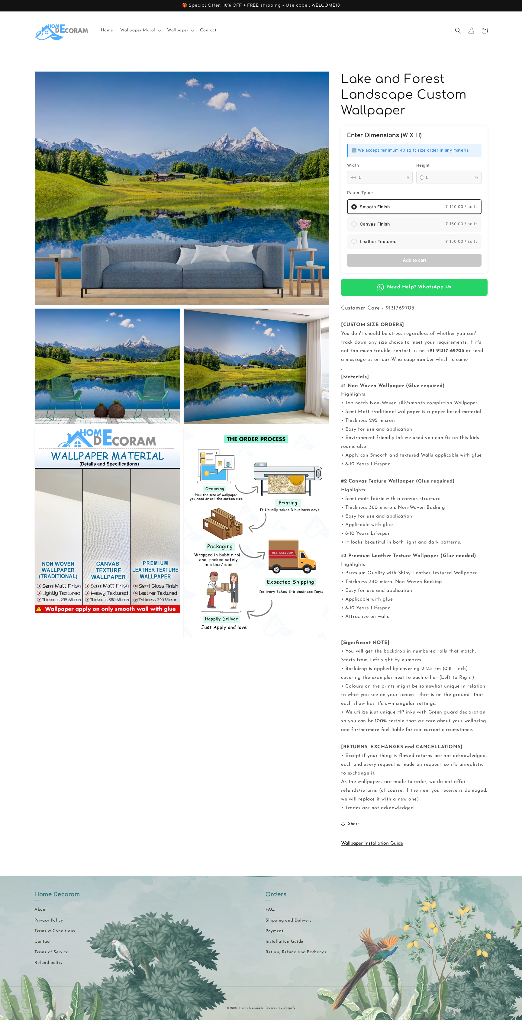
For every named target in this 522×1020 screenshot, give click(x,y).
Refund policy (48, 963)
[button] (140, 30)
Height (423, 165)
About (40, 909)
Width (353, 165)
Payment (274, 931)
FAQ (270, 909)
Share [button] (354, 824)
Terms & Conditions (54, 931)
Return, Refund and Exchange (296, 952)
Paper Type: (360, 192)
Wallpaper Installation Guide (372, 843)
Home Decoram (251, 1008)
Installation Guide (284, 941)
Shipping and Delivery (289, 920)
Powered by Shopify (280, 1008)
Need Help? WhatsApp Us (419, 287)
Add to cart (414, 260)
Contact (42, 941)
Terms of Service (51, 952)
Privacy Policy (48, 920)
